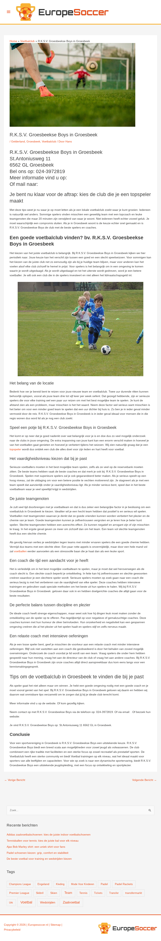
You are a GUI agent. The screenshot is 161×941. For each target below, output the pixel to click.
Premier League (19, 892)
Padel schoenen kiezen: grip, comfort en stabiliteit (37, 852)
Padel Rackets (124, 884)
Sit (52, 924)
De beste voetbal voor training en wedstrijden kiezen (39, 858)
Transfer (114, 892)
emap (57, 924)
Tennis (83, 892)
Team (68, 892)
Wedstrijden (47, 902)
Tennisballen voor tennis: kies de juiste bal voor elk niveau (43, 840)
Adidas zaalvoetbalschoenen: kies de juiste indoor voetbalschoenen (49, 834)
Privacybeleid (12, 929)
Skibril (39, 892)
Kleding (60, 884)
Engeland (43, 884)
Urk (11, 902)
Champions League (20, 884)
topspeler (15, 449)
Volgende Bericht (144, 780)
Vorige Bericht (14, 780)
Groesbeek (33, 141)
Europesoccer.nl (38, 924)
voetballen (20, 551)
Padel (104, 884)
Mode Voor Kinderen (82, 884)
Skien (53, 892)
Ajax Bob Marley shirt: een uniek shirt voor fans (36, 846)
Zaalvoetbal (71, 902)
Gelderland (18, 141)
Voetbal (26, 902)
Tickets (98, 892)
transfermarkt (133, 892)
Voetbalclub (49, 141)
